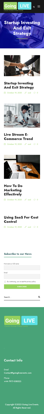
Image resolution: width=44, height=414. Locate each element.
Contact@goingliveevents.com (17, 372)
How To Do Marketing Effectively (13, 190)
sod (29, 92)
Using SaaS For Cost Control (21, 219)
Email (5, 273)
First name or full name (11, 264)
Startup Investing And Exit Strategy (19, 85)
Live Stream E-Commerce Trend (18, 136)
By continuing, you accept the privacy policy (21, 281)
